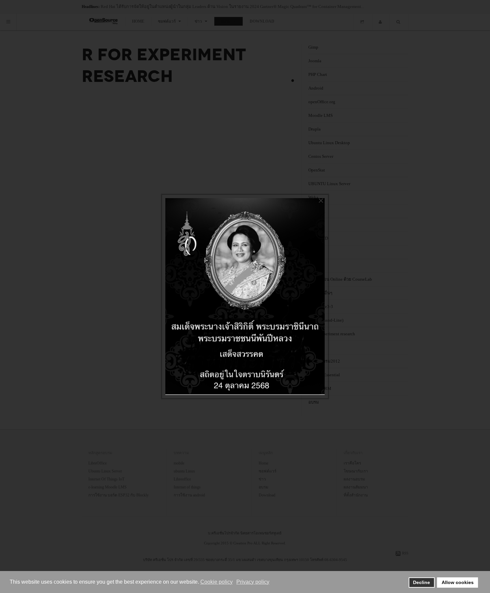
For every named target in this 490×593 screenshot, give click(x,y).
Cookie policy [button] (216, 582)
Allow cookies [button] (458, 582)
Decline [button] (421, 582)
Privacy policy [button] (252, 582)
